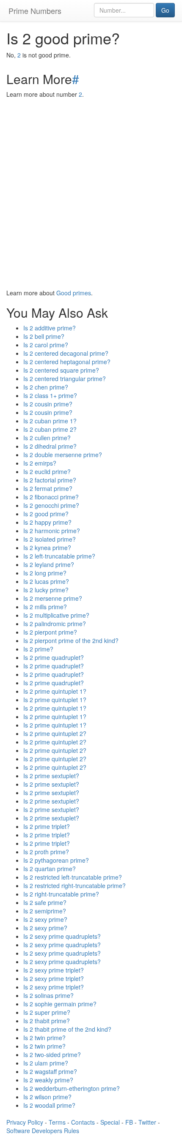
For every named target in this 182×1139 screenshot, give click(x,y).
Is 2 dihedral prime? (50, 446)
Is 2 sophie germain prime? (60, 1004)
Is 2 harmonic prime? (51, 530)
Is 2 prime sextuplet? (51, 775)
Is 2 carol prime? (45, 345)
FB (129, 1122)
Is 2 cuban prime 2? (50, 429)
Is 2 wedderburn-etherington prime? (71, 1088)
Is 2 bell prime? (43, 336)
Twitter (147, 1122)
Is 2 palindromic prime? (54, 623)
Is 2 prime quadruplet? (53, 657)
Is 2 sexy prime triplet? (53, 970)
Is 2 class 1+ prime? (50, 395)
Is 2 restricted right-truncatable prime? (74, 885)
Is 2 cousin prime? (47, 404)
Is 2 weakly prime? (48, 1080)
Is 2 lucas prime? (46, 581)
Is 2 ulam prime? (45, 1063)
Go (165, 10)
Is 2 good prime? (46, 514)
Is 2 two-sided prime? (52, 1054)
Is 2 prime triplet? (46, 826)
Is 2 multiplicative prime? (56, 615)
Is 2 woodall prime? (49, 1105)
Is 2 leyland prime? (48, 564)
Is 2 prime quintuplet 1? (54, 691)
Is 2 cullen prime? (47, 437)
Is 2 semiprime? (44, 911)
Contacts (83, 1122)
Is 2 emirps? (39, 463)
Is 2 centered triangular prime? (64, 378)
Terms (57, 1122)
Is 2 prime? (38, 649)
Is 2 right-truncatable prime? (61, 894)
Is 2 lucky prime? (46, 590)
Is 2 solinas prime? (48, 995)
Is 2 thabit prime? (46, 1020)
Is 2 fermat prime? (47, 488)
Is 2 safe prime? (44, 902)
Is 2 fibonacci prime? (51, 497)
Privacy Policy (24, 1122)
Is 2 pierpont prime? (50, 632)
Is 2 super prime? (46, 1012)
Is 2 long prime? (44, 573)
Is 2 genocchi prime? (51, 505)
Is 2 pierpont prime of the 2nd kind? (71, 640)
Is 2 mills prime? (45, 606)
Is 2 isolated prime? (49, 539)
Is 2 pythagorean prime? (56, 860)
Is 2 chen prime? (45, 387)
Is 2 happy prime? (47, 522)
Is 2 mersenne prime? (52, 598)
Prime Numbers (34, 10)
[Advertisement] (91, 193)
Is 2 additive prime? (49, 328)
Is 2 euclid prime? (47, 471)
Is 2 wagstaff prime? (50, 1071)
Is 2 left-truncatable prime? (59, 556)
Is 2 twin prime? (44, 1037)
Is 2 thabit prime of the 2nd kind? (67, 1029)
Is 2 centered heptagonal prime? (66, 361)
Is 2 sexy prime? (45, 919)
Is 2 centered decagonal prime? (65, 353)
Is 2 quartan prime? (49, 868)
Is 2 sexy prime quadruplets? (62, 936)
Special (110, 1122)
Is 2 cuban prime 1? (50, 421)
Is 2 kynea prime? (47, 547)
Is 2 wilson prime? (47, 1097)
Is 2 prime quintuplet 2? (54, 733)
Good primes (73, 293)
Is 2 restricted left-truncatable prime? (72, 877)
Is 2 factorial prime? (49, 480)
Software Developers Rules (42, 1130)
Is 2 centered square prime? (61, 370)
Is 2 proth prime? (46, 851)
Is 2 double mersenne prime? (62, 454)
